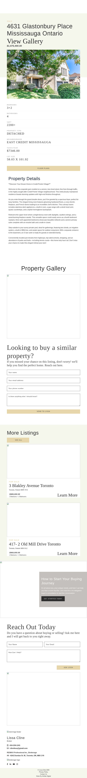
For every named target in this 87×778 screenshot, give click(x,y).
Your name (12, 372)
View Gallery (25, 41)
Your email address (16, 380)
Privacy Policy (43, 772)
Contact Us (43, 774)
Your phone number (16, 388)
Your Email (50, 644)
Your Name (13, 644)
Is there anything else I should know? (22, 396)
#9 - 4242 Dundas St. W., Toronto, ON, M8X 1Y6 (25, 755)
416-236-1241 (15, 745)
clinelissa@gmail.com (18, 748)
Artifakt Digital (46, 776)
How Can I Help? (14, 652)
